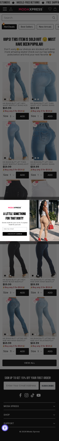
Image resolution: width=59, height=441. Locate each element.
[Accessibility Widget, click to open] (5, 427)
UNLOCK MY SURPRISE (15, 234)
